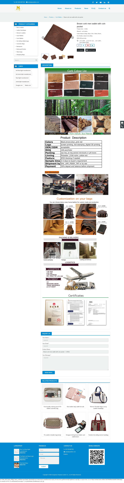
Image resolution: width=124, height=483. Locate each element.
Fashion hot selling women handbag (98, 435)
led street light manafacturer (23, 74)
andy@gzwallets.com (33, 2)
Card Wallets (20, 35)
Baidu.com (28, 85)
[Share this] (79, 45)
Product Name (46, 349)
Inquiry (81, 50)
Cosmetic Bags (21, 43)
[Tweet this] (83, 45)
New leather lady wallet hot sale (75, 406)
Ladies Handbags (21, 30)
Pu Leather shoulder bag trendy (52, 435)
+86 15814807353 (20, 2)
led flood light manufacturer (23, 70)
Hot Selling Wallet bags (23, 41)
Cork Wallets (20, 38)
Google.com (19, 85)
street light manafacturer (22, 81)
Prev (43, 37)
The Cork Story (24, 463)
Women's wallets (21, 33)
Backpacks (19, 46)
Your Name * (45, 337)
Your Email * (45, 343)
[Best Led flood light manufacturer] (16, 453)
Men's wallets (20, 27)
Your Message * (46, 355)
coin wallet (98, 40)
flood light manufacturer (22, 78)
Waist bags (19, 51)
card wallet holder (84, 42)
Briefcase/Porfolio (21, 49)
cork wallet (82, 40)
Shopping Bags (21, 54)
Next (72, 37)
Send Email (91, 50)
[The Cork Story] (16, 467)
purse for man (90, 40)
